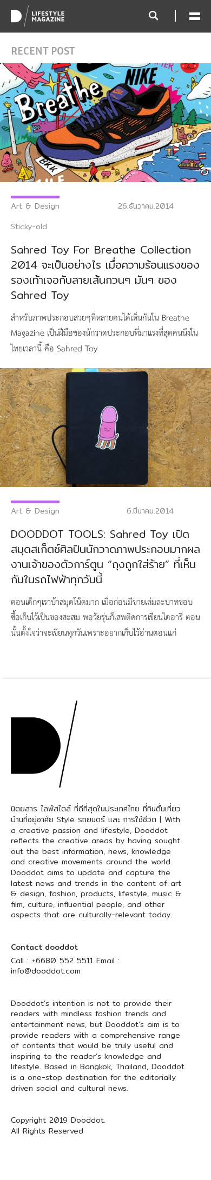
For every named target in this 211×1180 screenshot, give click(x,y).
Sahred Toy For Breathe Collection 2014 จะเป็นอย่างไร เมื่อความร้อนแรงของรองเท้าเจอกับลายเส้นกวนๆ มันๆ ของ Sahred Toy (105, 272)
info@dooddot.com (46, 971)
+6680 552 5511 (62, 960)
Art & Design (35, 206)
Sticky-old (29, 226)
